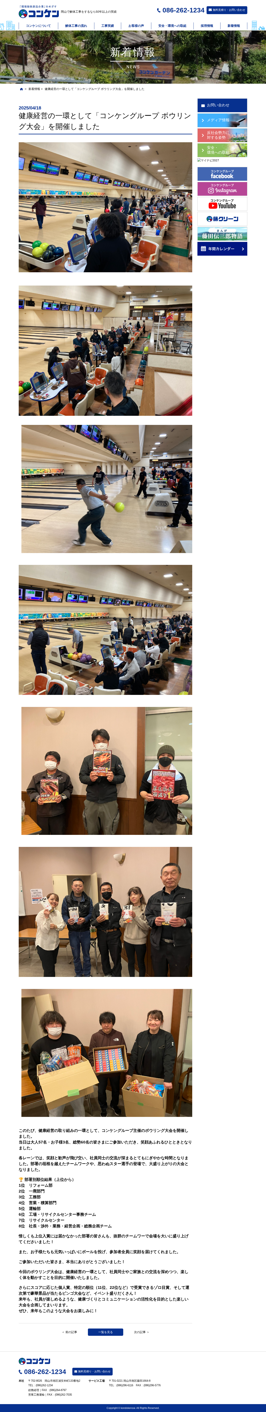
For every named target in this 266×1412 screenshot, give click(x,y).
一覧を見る (105, 1332)
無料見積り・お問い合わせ (229, 9)
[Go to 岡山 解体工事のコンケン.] (21, 89)
